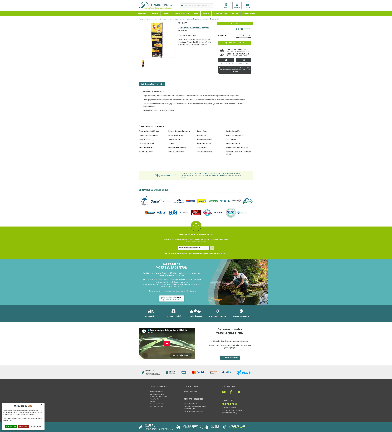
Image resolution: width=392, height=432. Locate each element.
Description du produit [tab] (153, 84)
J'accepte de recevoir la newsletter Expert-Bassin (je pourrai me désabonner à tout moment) (197, 253)
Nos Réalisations (156, 406)
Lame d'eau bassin (204, 143)
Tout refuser (23, 427)
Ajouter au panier (236, 43)
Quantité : (222, 35)
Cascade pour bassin (204, 152)
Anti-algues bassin (233, 143)
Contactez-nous (189, 409)
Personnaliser (36, 427)
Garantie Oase (155, 399)
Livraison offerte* (238, 50)
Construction (142, 13)
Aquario (206, 13)
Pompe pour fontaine (175, 135)
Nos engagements (157, 404)
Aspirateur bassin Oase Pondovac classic (238, 153)
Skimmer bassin (174, 139)
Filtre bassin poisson (204, 139)
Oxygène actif (202, 147)
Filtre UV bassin (144, 139)
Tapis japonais (231, 139)
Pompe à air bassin (146, 152)
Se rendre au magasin (230, 358)
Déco (196, 13)
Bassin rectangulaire (146, 147)
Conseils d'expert (156, 392)
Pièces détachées (220, 13)
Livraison (153, 401)
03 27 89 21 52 (238, 428)
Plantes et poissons (182, 13)
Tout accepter (11, 427)
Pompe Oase (202, 131)
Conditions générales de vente (195, 406)
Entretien (166, 13)
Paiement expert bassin (158, 397)
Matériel (155, 13)
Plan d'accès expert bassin (193, 411)
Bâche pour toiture (190, 392)
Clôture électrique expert (235, 135)
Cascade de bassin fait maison (179, 131)
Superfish (171, 143)
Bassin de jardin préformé (177, 147)
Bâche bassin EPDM (146, 143)
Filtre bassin (201, 135)
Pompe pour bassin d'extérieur (237, 147)
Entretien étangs (249, 13)
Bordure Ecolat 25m (233, 131)
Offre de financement (238, 54)
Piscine (235, 13)
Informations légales (191, 404)
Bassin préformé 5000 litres (149, 131)
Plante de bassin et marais (148, 135)
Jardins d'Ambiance (157, 394)
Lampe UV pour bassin (176, 152)
